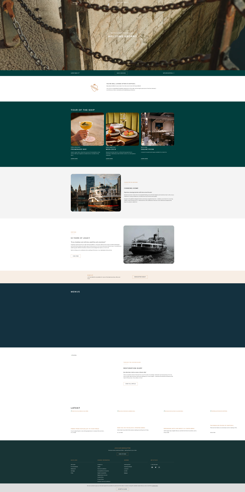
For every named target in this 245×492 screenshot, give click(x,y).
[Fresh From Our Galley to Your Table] (87, 418)
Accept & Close (122, 489)
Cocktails (157, 334)
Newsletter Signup (140, 277)
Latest (98, 466)
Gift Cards (73, 464)
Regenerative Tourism (102, 475)
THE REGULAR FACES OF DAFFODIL (222, 425)
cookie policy (155, 485)
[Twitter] (155, 467)
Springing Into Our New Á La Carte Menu (179, 428)
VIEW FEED (76, 256)
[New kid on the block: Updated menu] (133, 418)
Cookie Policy (100, 477)
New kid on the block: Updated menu (131, 427)
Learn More (74, 158)
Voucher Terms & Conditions (103, 481)
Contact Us (99, 464)
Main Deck (111, 149)
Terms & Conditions (101, 468)
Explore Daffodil (168, 73)
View (72, 339)
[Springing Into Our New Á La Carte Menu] (180, 418)
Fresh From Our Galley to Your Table (85, 428)
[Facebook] (152, 467)
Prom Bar (116, 334)
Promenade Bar (78, 149)
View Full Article (130, 383)
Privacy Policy (100, 479)
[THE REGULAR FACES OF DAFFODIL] (223, 417)
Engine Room (147, 149)
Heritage (73, 471)
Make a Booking (121, 73)
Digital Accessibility (101, 473)
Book (76, 2)
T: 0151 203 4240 (154, 464)
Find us (125, 473)
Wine (195, 334)
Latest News (74, 73)
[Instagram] (159, 467)
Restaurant (77, 334)
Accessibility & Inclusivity (103, 471)
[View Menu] (90, 313)
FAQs (72, 473)
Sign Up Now (122, 454)
